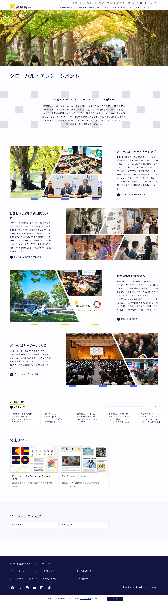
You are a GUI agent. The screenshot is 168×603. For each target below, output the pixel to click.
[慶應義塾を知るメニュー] (74, 7)
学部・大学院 (94, 7)
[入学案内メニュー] (85, 7)
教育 (106, 7)
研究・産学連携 (119, 7)
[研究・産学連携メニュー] (127, 7)
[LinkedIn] (42, 588)
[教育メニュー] (109, 7)
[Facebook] (129, 3)
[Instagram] (137, 3)
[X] (133, 3)
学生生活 (133, 7)
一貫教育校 (146, 7)
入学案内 (80, 7)
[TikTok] (145, 3)
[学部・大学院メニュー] (101, 7)
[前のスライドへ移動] (149, 406)
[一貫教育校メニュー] (152, 7)
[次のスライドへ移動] (155, 406)
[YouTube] (141, 3)
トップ (12, 564)
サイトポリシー (85, 598)
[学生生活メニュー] (138, 7)
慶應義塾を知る (66, 7)
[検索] (157, 7)
